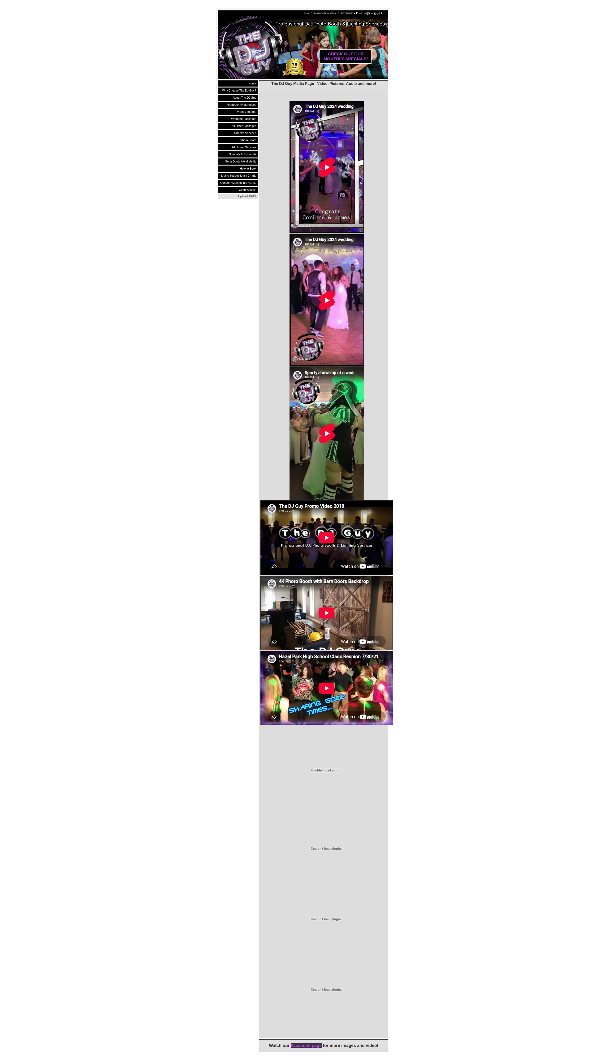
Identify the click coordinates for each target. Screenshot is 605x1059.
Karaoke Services (244, 133)
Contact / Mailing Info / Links (238, 182)
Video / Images (246, 112)
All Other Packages (244, 126)
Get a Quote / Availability (240, 161)
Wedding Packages (243, 119)
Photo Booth (248, 140)
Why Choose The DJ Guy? (239, 90)
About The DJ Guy (244, 97)
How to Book (248, 168)
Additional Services (243, 147)
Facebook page (306, 1045)
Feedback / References (241, 104)
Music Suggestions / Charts (238, 175)
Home (252, 83)
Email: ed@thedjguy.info (369, 13)
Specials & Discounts (242, 154)
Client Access (247, 190)
